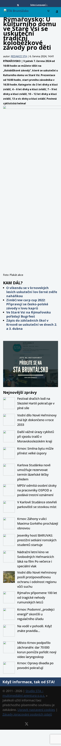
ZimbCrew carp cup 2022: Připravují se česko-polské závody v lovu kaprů (27, 304)
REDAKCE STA (19, 56)
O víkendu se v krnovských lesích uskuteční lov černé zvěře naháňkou (31, 292)
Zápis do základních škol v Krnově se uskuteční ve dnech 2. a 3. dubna (31, 324)
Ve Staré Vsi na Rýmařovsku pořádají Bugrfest (28, 314)
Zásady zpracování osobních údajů (27, 714)
